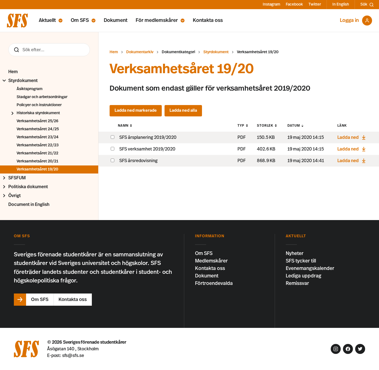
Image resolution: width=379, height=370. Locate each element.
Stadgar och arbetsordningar (42, 97)
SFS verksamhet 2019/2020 (147, 149)
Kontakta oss (208, 20)
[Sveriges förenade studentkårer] (17, 20)
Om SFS (80, 20)
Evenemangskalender (310, 268)
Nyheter (295, 253)
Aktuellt (47, 20)
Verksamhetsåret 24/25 (38, 129)
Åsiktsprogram (29, 89)
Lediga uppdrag (303, 276)
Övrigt (14, 195)
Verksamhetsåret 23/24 (38, 137)
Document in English (28, 204)
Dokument (115, 20)
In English (340, 4)
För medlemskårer (157, 20)
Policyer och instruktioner (39, 105)
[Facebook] (348, 349)
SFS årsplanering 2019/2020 (147, 137)
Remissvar (297, 283)
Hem (13, 72)
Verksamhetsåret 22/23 (38, 145)
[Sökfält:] (49, 49)
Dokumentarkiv (139, 52)
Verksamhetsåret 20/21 (37, 161)
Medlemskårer (211, 261)
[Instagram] (336, 349)
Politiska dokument (28, 187)
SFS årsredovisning (138, 161)
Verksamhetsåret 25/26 (37, 121)
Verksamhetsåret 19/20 (37, 169)
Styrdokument (23, 80)
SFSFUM (17, 178)
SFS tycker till (301, 261)
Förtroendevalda (214, 283)
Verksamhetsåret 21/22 (37, 153)
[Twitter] (360, 349)
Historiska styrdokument (38, 113)
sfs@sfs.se (73, 355)
